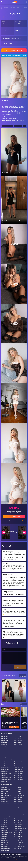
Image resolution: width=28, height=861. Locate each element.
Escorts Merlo (4, 834)
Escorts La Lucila (4, 809)
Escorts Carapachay (5, 803)
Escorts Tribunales (18, 769)
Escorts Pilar (3, 814)
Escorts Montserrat (18, 756)
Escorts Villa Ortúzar (18, 775)
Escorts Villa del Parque (6, 773)
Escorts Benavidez (5, 801)
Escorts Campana (18, 801)
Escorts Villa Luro (4, 775)
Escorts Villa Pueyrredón (6, 777)
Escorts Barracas (17, 738)
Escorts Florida (17, 805)
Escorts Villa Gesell (18, 797)
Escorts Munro (17, 811)
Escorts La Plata (4, 787)
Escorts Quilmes (17, 848)
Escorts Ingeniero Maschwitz (20, 807)
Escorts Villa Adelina (18, 820)
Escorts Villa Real (18, 777)
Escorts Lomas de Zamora (19, 846)
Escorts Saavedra (18, 765)
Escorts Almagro (17, 736)
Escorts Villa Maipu (18, 822)
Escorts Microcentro (18, 754)
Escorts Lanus (4, 846)
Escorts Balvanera (4, 738)
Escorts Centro (17, 787)
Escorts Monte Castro (5, 756)
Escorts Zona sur (17, 838)
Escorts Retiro (4, 765)
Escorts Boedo (4, 742)
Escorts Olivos (17, 813)
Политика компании (6, 856)
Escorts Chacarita (18, 744)
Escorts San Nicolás (18, 767)
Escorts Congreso (4, 748)
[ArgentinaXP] (14, 2)
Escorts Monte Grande (5, 848)
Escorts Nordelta (4, 813)
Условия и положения (9, 857)
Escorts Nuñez (4, 757)
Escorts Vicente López (5, 820)
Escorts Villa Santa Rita (6, 779)
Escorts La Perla (17, 791)
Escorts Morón (4, 836)
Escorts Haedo (4, 830)
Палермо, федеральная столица (14, 17)
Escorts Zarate (4, 824)
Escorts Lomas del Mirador (6, 832)
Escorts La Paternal (5, 752)
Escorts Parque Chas (5, 761)
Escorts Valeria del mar (6, 795)
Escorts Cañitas (4, 744)
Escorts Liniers (17, 752)
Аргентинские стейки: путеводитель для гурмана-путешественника (10, 724)
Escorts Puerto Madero (6, 763)
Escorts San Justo (4, 838)
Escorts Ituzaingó (18, 830)
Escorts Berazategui (18, 842)
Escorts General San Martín (7, 807)
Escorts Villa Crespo (18, 771)
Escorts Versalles (4, 771)
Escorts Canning (4, 844)
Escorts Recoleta (17, 763)
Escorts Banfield (4, 842)
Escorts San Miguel (5, 818)
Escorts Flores (17, 748)
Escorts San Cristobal (5, 767)
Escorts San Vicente (5, 850)
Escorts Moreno (17, 834)
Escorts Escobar (4, 805)
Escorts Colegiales (18, 746)
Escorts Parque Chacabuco (20, 759)
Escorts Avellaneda (18, 840)
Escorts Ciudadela (4, 828)
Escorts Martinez (4, 811)
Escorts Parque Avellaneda (6, 759)
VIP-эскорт (21, 520)
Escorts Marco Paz (18, 832)
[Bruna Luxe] (8, 690)
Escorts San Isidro (18, 816)
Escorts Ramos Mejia (18, 836)
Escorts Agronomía (5, 736)
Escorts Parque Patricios (19, 761)
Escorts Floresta (4, 750)
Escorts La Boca (17, 750)
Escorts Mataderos (5, 754)
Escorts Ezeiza (17, 844)
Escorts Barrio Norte (5, 740)
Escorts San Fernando (5, 816)
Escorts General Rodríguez (20, 828)
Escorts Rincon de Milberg (20, 814)
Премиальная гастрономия (12, 727)
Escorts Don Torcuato (19, 803)
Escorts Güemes (4, 791)
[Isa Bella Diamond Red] (20, 690)
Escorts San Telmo (5, 769)
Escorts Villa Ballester (5, 822)
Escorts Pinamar (4, 793)
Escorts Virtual (4, 781)
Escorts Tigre (17, 818)
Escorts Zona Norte (18, 799)
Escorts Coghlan (4, 746)
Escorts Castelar (17, 826)
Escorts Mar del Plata (5, 789)
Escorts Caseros (4, 826)
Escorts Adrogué (4, 840)
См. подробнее (22, 675)
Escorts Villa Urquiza (18, 779)
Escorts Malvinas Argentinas (20, 809)
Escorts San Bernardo (19, 795)
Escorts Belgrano (18, 740)
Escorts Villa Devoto (18, 773)
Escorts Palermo (17, 757)
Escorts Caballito (17, 742)
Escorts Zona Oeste (18, 824)
